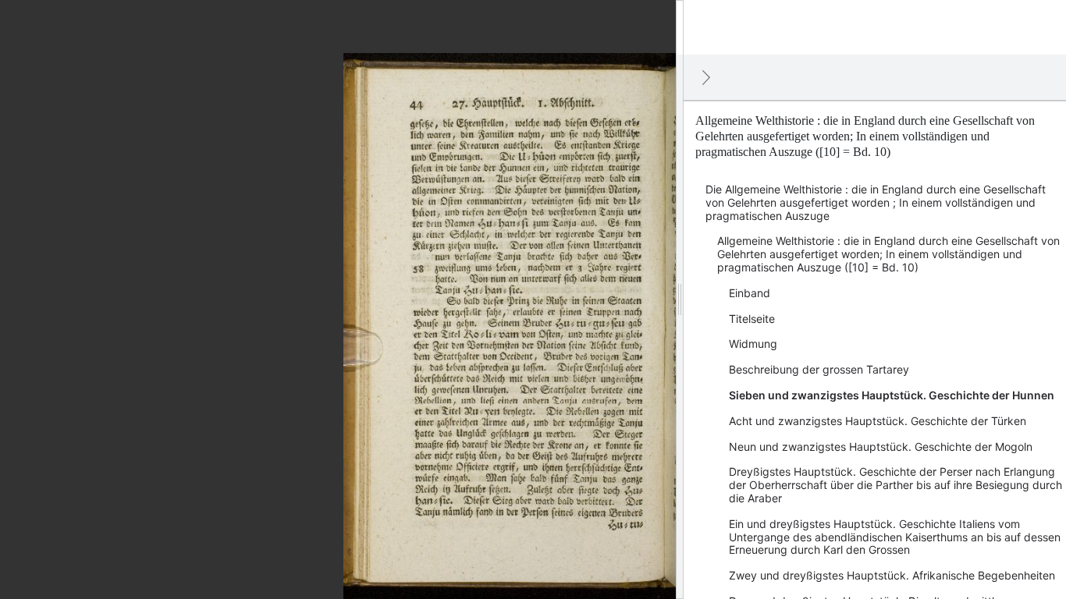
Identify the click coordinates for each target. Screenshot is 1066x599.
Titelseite (752, 318)
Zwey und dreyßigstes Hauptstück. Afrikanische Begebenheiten (892, 575)
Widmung (753, 343)
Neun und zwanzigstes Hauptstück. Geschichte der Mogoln (880, 446)
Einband (749, 293)
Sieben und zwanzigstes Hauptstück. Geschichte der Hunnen (891, 395)
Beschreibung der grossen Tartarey (819, 369)
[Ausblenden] (706, 77)
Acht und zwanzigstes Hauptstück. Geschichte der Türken (877, 420)
